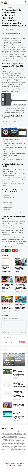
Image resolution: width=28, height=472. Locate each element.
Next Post (23, 332)
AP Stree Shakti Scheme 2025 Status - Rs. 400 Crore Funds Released (20, 269)
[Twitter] (6, 250)
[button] (2, 2)
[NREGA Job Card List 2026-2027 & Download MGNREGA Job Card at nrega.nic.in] (7, 384)
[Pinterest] (13, 250)
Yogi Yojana (14, 468)
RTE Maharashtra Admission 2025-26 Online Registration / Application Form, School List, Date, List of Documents (19, 394)
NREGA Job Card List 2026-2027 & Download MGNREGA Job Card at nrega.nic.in (19, 384)
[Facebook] (2, 250)
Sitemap (19, 465)
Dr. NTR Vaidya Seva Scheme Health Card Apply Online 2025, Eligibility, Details (20, 306)
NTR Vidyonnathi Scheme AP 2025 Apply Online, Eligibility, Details (5, 269)
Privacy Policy (20, 463)
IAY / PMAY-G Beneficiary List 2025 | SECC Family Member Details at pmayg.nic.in (18, 405)
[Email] (16, 250)
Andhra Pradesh (9, 7)
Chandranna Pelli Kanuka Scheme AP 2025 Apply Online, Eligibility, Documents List (20, 287)
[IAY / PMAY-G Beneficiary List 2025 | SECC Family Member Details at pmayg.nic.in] (7, 405)
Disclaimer (9, 465)
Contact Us (13, 463)
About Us (6, 463)
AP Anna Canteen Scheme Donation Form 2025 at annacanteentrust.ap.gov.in (7, 307)
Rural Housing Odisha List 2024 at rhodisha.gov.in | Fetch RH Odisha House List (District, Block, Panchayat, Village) (18, 415)
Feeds (14, 465)
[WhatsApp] (9, 250)
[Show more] (19, 250)
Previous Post (5, 332)
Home (2, 7)
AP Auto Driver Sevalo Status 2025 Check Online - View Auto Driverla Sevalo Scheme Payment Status (7, 288)
